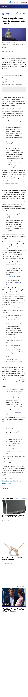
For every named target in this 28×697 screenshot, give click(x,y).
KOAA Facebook (7, 481)
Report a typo (6, 488)
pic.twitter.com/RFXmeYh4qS (14, 276)
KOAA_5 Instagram (7, 483)
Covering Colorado (5, 13)
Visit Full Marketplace (21, 498)
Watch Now (23, 2)
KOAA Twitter (17, 481)
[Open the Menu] (2, 2)
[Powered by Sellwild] (24, 586)
